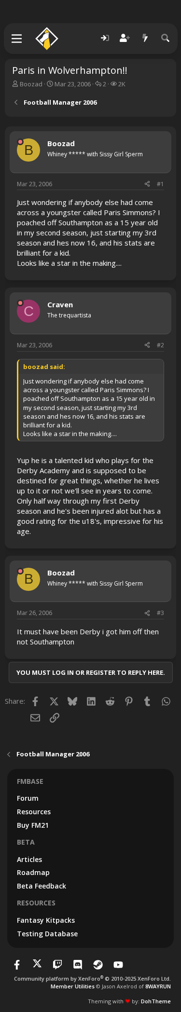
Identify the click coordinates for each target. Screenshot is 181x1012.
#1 (160, 184)
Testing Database (47, 933)
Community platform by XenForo (92, 978)
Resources (34, 811)
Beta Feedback (41, 885)
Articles (29, 859)
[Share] (147, 184)
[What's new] (145, 38)
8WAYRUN (158, 986)
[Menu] (17, 38)
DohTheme (156, 1001)
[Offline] (20, 141)
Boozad (31, 84)
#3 (160, 613)
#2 (160, 345)
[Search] (165, 38)
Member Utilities (73, 986)
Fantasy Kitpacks (46, 920)
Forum (28, 798)
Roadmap (33, 872)
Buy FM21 (33, 825)
